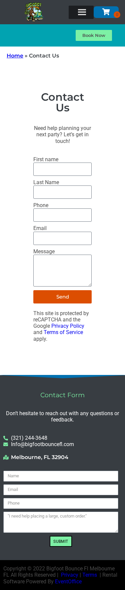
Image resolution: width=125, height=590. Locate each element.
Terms (89, 575)
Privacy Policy (67, 326)
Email (40, 228)
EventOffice (68, 581)
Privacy (69, 575)
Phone (40, 205)
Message (44, 251)
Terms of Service (63, 332)
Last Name (46, 182)
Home (15, 56)
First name (45, 159)
